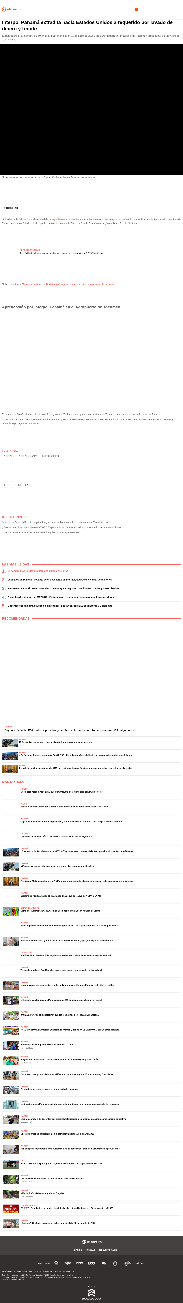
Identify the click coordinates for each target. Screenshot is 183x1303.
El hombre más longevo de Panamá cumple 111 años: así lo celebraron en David (61, 1000)
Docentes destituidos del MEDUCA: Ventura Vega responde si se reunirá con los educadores (61, 597)
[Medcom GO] (44, 1263)
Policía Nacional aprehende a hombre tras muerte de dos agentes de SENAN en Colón (61, 253)
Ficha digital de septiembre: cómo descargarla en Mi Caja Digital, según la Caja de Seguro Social (69, 926)
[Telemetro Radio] (127, 1263)
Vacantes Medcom (64, 1272)
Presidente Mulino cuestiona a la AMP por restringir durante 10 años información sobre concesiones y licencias (75, 768)
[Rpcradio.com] (103, 1263)
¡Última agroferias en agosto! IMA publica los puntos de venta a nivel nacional (59, 1015)
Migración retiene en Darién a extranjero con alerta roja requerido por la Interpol (68, 284)
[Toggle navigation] (136, 9)
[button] (4, 485)
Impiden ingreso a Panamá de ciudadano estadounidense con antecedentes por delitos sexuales (69, 1104)
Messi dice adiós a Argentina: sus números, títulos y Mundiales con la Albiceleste (61, 792)
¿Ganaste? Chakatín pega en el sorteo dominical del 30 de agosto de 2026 (58, 1223)
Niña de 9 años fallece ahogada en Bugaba (42, 1193)
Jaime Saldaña (26, 1048)
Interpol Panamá (27, 456)
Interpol (8, 456)
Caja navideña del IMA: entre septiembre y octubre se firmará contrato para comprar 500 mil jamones (56, 522)
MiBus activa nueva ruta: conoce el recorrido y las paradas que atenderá (40, 532)
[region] (91, 234)
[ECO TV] (91, 1263)
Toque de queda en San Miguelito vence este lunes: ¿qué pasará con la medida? (61, 970)
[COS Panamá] (80, 1263)
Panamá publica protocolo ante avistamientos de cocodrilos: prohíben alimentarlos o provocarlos (70, 1149)
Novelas (90, 1250)
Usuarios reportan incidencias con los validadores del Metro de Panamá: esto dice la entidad (67, 985)
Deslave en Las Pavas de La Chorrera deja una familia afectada (52, 1178)
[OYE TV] (68, 1263)
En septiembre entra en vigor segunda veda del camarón (49, 1089)
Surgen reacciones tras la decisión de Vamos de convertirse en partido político (60, 1059)
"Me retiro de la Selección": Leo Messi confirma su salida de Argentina (56, 836)
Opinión (78, 1250)
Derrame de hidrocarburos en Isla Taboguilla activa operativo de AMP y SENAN (60, 896)
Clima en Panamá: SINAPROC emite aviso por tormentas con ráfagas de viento (60, 911)
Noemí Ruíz (12, 208)
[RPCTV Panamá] (56, 1263)
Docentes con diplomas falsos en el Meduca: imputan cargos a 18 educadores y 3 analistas (60, 605)
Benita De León (26, 1122)
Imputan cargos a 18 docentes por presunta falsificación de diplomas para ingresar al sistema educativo (73, 1119)
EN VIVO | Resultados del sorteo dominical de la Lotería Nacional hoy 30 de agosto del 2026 (66, 1208)
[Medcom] (139, 1263)
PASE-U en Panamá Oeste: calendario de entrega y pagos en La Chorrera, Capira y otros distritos (63, 588)
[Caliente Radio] (115, 1263)
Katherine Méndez (27, 1182)
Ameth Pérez (25, 1063)
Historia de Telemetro (41, 1272)
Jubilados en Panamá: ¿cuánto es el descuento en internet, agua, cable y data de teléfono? (60, 579)
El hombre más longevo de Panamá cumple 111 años (38, 571)
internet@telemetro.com (15, 1279)
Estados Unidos (51, 456)
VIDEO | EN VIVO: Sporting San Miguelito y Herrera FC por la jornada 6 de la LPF (61, 1163)
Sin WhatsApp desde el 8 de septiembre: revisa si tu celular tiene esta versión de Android (65, 955)
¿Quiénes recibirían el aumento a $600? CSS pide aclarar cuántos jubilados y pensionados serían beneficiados (61, 527)
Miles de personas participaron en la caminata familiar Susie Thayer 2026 (57, 1134)
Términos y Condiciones (14, 1272)
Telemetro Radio (108, 1250)
